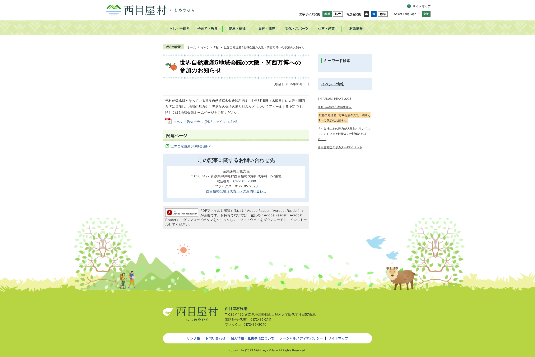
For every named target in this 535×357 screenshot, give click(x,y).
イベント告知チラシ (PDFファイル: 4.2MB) (206, 122)
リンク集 (193, 338)
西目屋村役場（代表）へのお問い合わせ (236, 191)
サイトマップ (421, 6)
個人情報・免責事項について (252, 338)
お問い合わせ (215, 338)
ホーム (191, 47)
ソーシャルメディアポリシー (301, 338)
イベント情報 (210, 47)
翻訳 (426, 13)
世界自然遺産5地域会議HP (191, 146)
